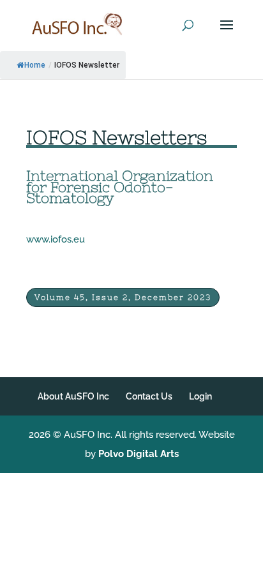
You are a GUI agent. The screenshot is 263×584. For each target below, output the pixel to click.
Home (34, 65)
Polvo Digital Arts (138, 454)
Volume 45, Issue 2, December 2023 (122, 297)
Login (200, 396)
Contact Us (149, 396)
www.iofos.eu (55, 239)
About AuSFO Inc (73, 396)
